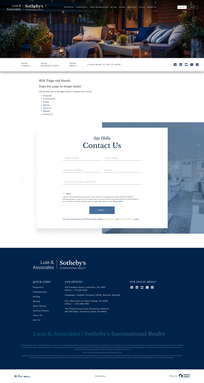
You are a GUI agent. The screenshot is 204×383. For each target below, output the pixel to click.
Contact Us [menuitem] (152, 7)
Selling (46, 102)
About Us (47, 108)
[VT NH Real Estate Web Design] (179, 376)
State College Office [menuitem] (99, 7)
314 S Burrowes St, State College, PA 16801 (86, 301)
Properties (47, 96)
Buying (46, 105)
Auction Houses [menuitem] (41, 311)
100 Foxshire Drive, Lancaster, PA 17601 (85, 287)
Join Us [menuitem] (142, 7)
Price (72, 66)
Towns (25, 66)
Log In (182, 7)
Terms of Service (126, 219)
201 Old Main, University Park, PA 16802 (86, 312)
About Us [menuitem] (131, 7)
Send (101, 210)
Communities (49, 99)
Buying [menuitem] (122, 7)
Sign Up (193, 7)
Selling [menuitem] (113, 7)
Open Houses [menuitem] (40, 306)
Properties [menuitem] (69, 7)
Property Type (49, 66)
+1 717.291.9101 (80, 290)
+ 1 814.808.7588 (81, 304)
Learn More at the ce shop (103, 65)
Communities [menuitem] (81, 7)
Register (46, 111)
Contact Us (47, 114)
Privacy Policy (118, 201)
